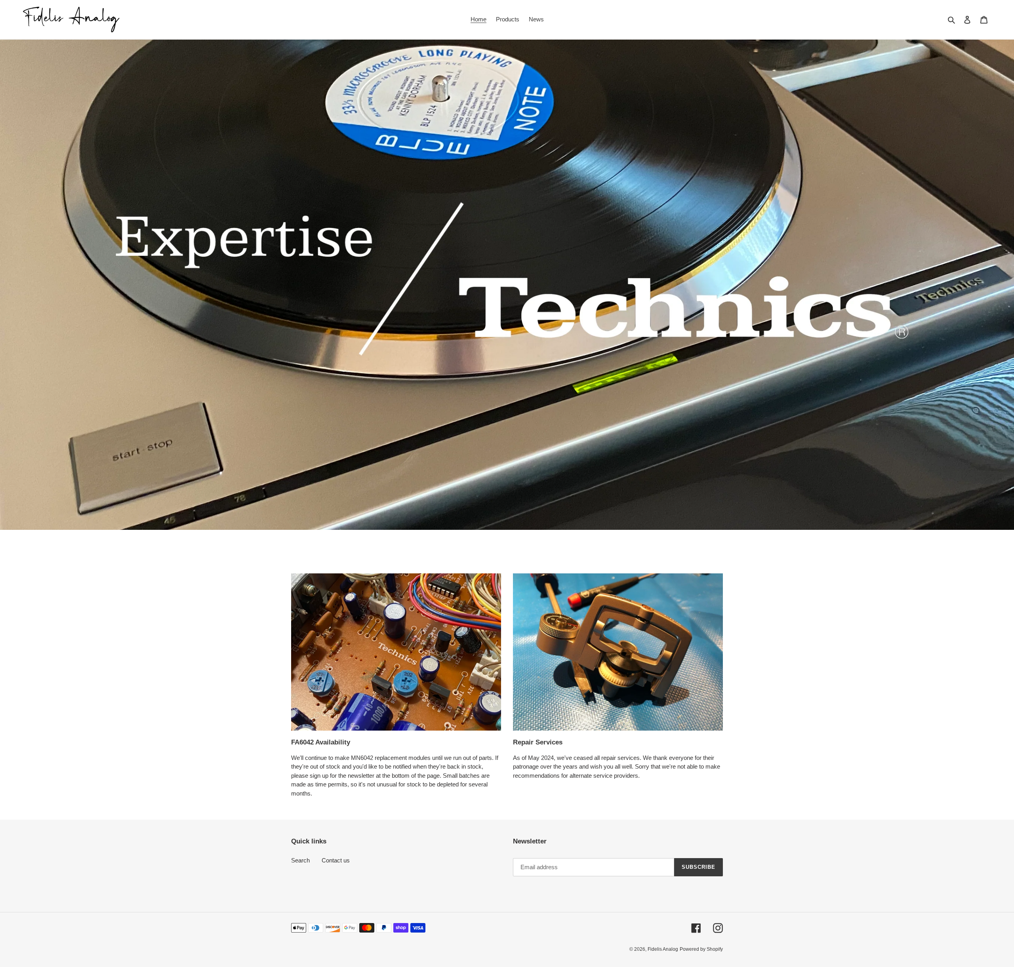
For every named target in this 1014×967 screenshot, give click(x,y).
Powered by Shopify (701, 949)
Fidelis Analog (663, 949)
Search (300, 860)
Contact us (336, 860)
